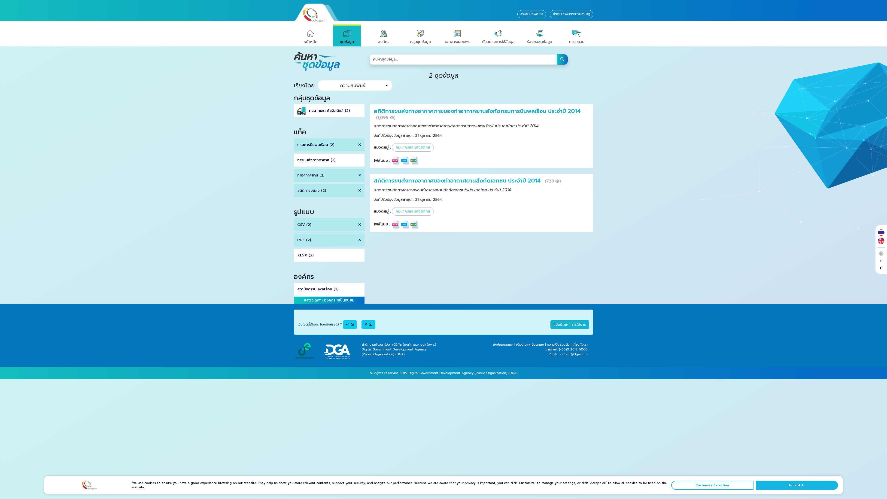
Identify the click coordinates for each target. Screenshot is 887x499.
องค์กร (383, 42)
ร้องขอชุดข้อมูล (539, 42)
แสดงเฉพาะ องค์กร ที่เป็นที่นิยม (329, 300)
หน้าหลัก (310, 42)
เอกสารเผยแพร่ (457, 42)
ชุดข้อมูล (347, 42)
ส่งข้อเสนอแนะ (503, 344)
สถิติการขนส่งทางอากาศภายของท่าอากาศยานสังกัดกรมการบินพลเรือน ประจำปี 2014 (477, 111)
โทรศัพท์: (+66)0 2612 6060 (567, 349)
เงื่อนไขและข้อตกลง (530, 344)
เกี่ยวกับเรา (580, 344)
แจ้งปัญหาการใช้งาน (569, 324)
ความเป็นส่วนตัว (558, 344)
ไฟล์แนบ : (382, 160)
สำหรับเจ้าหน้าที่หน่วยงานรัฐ (571, 14)
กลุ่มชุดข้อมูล (420, 42)
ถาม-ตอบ (576, 42)
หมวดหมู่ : (382, 147)
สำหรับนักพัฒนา (531, 14)
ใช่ (351, 324)
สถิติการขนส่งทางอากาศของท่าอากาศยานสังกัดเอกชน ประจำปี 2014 (458, 180)
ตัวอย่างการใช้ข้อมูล (498, 42)
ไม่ (369, 324)
